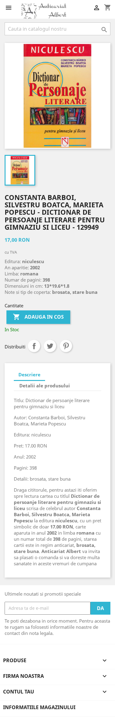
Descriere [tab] (29, 374)
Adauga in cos (38, 317)
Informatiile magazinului (39, 707)
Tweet (50, 346)
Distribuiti (34, 346)
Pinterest (66, 346)
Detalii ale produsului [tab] (44, 385)
